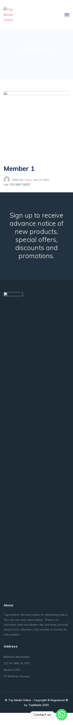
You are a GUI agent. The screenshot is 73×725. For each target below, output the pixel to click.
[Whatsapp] (61, 714)
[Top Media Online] (9, 14)
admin (28, 179)
